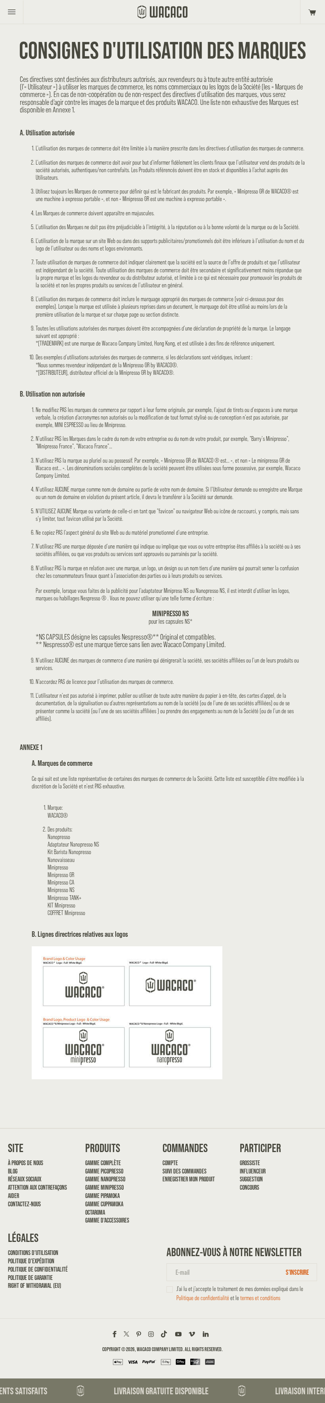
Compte (170, 1163)
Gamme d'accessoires (107, 1220)
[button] (311, 12)
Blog (12, 1171)
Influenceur (253, 1171)
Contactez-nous (24, 1204)
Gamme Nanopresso (105, 1179)
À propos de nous (25, 1163)
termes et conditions (260, 1298)
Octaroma (95, 1212)
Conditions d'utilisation (33, 1253)
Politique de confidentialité (38, 1269)
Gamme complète (103, 1163)
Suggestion (251, 1179)
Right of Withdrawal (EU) (34, 1285)
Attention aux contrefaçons (37, 1187)
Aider (13, 1196)
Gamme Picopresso (104, 1171)
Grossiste (250, 1163)
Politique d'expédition (31, 1261)
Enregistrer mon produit (188, 1179)
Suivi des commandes (184, 1171)
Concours (249, 1187)
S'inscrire (297, 1272)
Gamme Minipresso (104, 1187)
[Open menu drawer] (11, 11)
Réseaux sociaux (24, 1179)
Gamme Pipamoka (102, 1196)
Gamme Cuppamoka (104, 1204)
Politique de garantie (30, 1277)
